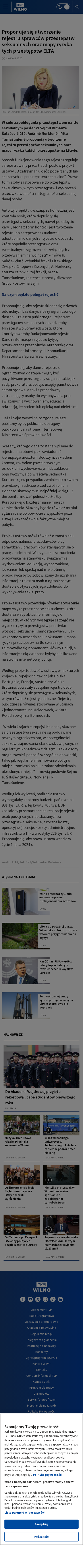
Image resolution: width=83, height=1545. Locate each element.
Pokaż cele (41, 1537)
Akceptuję (41, 1524)
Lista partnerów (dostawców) (25, 1512)
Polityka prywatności (47, 1475)
